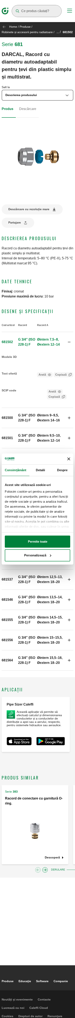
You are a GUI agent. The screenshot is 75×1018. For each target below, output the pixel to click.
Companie (61, 981)
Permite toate (37, 541)
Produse (25, 26)
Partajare (14, 222)
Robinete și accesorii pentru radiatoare (27, 32)
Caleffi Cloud (38, 1007)
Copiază (61, 374)
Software (42, 981)
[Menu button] (69, 11)
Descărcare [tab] (27, 109)
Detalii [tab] (40, 470)
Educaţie (25, 981)
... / (58, 32)
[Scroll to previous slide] (38, 870)
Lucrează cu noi (13, 1007)
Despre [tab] (62, 470)
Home (13, 26)
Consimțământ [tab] (15, 470)
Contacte (44, 999)
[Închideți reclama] (68, 458)
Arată (42, 374)
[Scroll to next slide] (45, 870)
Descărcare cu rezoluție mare (28, 209)
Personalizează (35, 555)
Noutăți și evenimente (17, 999)
